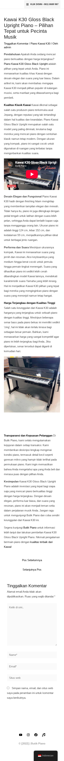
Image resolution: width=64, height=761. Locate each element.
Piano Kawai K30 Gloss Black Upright (26, 63)
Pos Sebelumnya (32, 560)
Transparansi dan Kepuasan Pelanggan (28, 435)
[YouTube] (20, 734)
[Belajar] (43, 734)
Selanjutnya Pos (32, 569)
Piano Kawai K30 (40, 43)
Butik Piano (29, 527)
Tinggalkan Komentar (16, 43)
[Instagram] (28, 734)
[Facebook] (36, 734)
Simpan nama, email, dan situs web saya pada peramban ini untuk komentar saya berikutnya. (30, 693)
